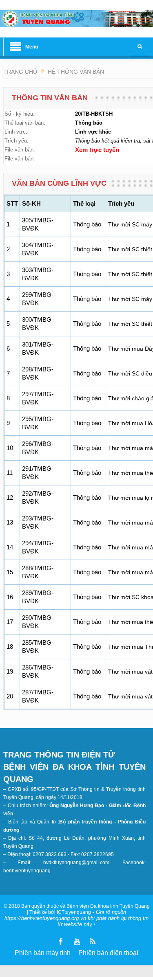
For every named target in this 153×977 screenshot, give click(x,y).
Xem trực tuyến (97, 150)
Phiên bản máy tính (43, 952)
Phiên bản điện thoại (108, 952)
